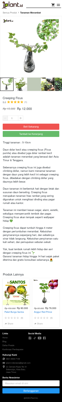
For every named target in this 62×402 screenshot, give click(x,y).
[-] (30, 338)
